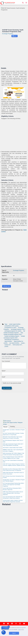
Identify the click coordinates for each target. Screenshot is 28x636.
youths (6, 346)
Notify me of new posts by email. (12, 383)
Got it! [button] (14, 633)
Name (4, 370)
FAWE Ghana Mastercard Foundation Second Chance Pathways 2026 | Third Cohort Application (13, 493)
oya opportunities (14, 343)
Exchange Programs (7, 33)
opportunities (8, 341)
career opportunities (14, 324)
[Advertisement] (14, 53)
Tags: (6, 324)
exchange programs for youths (13, 331)
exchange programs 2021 (18, 329)
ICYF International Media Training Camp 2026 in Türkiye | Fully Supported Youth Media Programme (13, 485)
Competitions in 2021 (10, 327)
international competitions (12, 339)
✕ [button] (8, 626)
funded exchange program (12, 336)
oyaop (22, 343)
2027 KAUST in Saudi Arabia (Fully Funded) (12, 447)
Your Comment (6, 361)
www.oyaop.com (17, 344)
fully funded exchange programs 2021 (13, 333)
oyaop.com (8, 344)
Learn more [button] (21, 629)
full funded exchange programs (14, 331)
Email (3, 377)
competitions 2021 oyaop (11, 326)
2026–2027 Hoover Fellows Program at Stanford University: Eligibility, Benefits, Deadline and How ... (14, 465)
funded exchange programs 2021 (14, 337)
